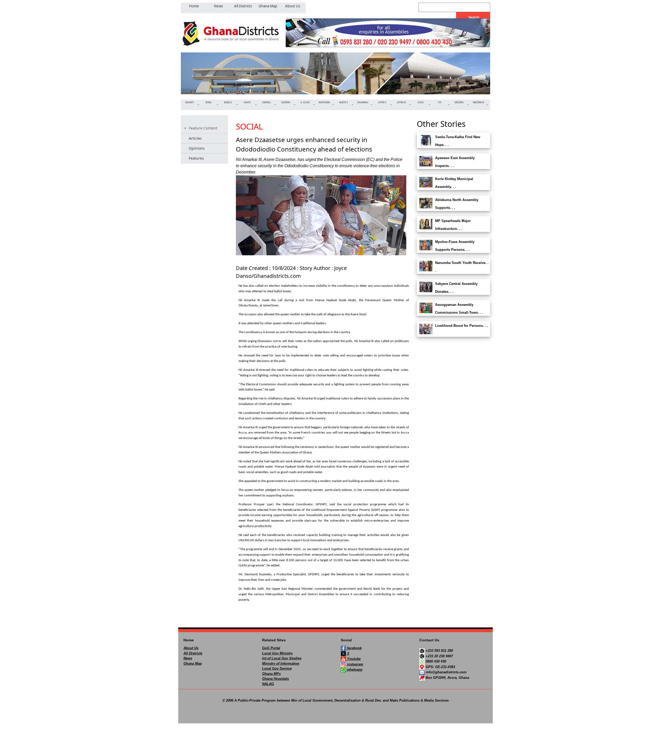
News (187, 658)
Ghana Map (192, 663)
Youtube (353, 659)
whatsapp (354, 669)
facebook (354, 648)
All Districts (192, 653)
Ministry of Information (280, 663)
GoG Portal (271, 648)
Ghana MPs (271, 674)
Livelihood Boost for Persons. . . (461, 326)
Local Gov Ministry (277, 653)
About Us (190, 648)
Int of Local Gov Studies (281, 658)
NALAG (268, 684)
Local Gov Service (277, 668)
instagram (354, 664)
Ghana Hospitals (275, 679)
